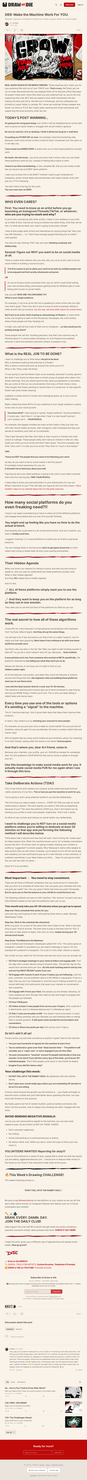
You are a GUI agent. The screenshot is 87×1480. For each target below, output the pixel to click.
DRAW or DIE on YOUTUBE (21, 1268)
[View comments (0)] (25, 1396)
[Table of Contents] (2, 740)
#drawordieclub (26, 1200)
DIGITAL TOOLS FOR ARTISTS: (22, 1264)
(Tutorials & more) (42, 1268)
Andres (12, 1349)
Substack (33, 1475)
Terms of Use (54, 1296)
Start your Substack (38, 1470)
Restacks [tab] (19, 1329)
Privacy (41, 1465)
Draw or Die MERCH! (18, 1261)
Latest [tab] (13, 1382)
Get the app (54, 1470)
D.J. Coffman (14, 23)
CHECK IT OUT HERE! (65, 1230)
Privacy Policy (59, 1298)
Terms (48, 1465)
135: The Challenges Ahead (18, 1417)
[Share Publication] (61, 5)
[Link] (2, 117)
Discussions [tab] (21, 1382)
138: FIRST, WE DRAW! (16, 1403)
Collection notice (57, 1465)
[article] (43, 1392)
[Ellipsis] (81, 1348)
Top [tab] (7, 1382)
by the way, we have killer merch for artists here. (58, 309)
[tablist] (14, 1329)
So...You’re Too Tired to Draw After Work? (25, 1388)
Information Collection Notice (43, 1298)
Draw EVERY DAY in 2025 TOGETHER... (19, 1420)
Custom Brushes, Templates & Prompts (56, 1264)
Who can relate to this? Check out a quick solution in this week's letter (30, 1391)
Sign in (80, 5)
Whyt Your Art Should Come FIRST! (17, 1406)
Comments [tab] (10, 1329)
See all (9, 1432)
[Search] (56, 5)
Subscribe (69, 5)
